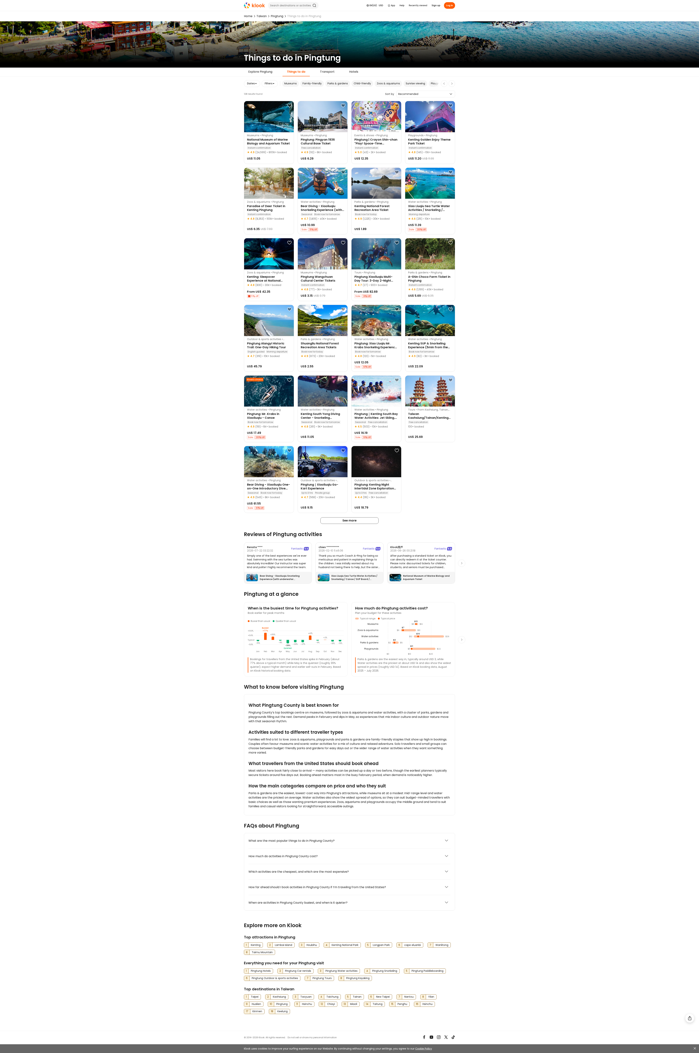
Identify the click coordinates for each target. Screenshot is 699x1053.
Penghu (402, 1004)
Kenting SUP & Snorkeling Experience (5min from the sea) (428, 347)
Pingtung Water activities (341, 971)
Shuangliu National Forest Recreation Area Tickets (320, 345)
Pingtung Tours (322, 978)
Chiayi (331, 1004)
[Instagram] (439, 1037)
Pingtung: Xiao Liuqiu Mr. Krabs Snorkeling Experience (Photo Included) (375, 347)
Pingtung (277, 16)
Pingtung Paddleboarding (427, 971)
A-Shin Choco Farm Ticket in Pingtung (429, 279)
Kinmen (257, 1011)
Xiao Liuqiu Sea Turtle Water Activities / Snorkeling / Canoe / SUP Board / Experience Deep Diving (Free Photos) (354, 579)
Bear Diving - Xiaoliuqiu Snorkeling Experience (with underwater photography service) (280, 579)
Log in (449, 5)
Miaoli (353, 1004)
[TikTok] (453, 1037)
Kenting (255, 945)
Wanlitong (441, 945)
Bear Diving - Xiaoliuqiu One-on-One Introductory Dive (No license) (268, 488)
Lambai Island (283, 945)
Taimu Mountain (262, 952)
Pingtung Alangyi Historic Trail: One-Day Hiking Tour (266, 345)
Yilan (431, 997)
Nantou (409, 997)
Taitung (377, 1004)
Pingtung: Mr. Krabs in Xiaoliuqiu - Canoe (263, 416)
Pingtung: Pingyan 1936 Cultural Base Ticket (318, 142)
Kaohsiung (279, 997)
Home (248, 16)
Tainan (357, 997)
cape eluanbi (412, 945)
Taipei (254, 997)
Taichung (332, 997)
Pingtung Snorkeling (384, 971)
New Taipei (383, 997)
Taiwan (261, 16)
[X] (446, 1037)
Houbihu (312, 945)
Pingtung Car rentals (298, 971)
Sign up (436, 5)
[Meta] (424, 1037)
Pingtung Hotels (261, 971)
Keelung (282, 1011)
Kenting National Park (345, 945)
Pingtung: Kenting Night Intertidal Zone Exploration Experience (374, 488)
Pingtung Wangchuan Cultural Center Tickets (318, 279)
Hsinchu (307, 1004)
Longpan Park (381, 945)
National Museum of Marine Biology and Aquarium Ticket (268, 142)
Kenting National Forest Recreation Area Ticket (372, 208)
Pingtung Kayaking (358, 978)
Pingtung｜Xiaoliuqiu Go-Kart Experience (319, 487)
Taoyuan (306, 997)
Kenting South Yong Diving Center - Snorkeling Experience (320, 418)
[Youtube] (431, 1037)
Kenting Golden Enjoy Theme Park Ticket (429, 142)
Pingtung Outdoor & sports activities (275, 978)
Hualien (256, 1004)
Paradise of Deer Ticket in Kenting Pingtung (266, 208)
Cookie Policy (423, 1048)
